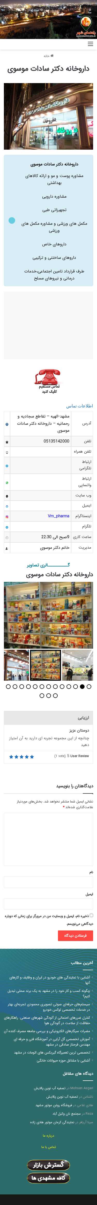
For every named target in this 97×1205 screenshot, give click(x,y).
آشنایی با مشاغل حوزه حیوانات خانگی (63, 1060)
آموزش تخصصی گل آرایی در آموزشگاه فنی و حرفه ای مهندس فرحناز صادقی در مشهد (52, 1042)
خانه (47, 56)
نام (91, 872)
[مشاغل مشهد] (77, 44)
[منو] (90, 46)
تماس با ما (48, 1147)
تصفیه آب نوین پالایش (49, 1088)
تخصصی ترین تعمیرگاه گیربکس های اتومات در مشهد (52, 1052)
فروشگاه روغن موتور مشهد (53, 1105)
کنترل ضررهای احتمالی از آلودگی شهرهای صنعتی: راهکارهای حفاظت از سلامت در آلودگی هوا (47, 1020)
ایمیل (89, 894)
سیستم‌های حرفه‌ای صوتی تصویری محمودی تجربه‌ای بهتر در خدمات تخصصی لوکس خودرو (49, 1007)
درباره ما (48, 1135)
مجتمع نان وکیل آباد (67, 1113)
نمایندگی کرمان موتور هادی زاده (52, 1122)
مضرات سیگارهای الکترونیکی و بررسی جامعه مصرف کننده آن (47, 1031)
